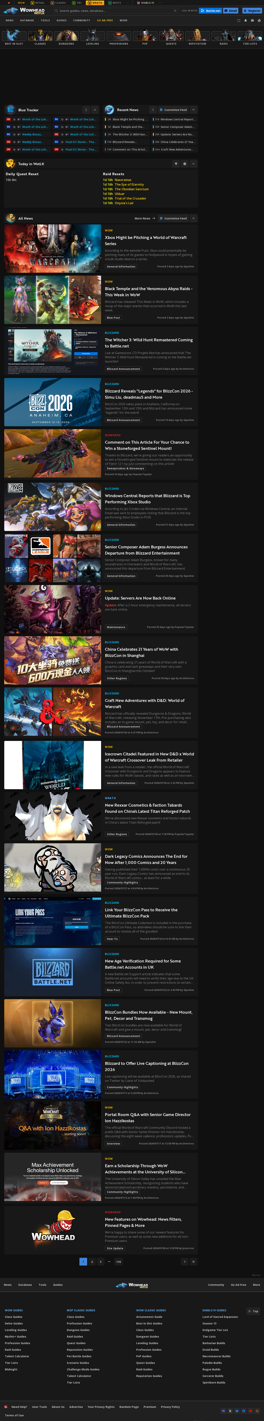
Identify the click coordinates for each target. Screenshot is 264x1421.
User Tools (39, 1407)
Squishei (189, 266)
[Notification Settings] (246, 20)
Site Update (115, 1248)
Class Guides (13, 1317)
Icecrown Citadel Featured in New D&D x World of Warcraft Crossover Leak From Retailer (149, 757)
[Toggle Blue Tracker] (95, 110)
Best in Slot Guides (149, 1323)
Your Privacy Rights (101, 1407)
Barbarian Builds (214, 1343)
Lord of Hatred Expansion (220, 1317)
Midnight (11, 1369)
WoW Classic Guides (151, 1310)
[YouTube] (250, 1411)
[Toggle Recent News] (193, 110)
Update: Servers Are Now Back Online (140, 598)
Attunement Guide (149, 1317)
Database (27, 20)
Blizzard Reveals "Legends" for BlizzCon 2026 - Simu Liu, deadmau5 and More (149, 394)
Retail (40, 2)
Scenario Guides (78, 1363)
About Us (58, 1407)
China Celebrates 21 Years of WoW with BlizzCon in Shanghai (141, 652)
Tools (42, 1285)
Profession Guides (17, 1343)
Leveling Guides (16, 1330)
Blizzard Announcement (123, 369)
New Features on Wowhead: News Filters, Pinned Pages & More (143, 1222)
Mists (117, 2)
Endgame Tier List (215, 1330)
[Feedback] (252, 20)
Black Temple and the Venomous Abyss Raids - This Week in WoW (148, 291)
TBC (79, 2)
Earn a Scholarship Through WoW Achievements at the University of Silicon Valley (144, 1169)
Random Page (129, 1407)
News (10, 20)
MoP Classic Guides (81, 1310)
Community (81, 20)
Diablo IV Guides (214, 1310)
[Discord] (223, 1411)
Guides (61, 20)
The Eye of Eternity (129, 184)
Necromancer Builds (217, 1356)
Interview (113, 1143)
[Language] (259, 20)
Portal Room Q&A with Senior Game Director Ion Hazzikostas (148, 1117)
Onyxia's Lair (124, 203)
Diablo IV (147, 2)
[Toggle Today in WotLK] (193, 164)
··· (127, 2)
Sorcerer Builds (213, 1376)
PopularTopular (142, 474)
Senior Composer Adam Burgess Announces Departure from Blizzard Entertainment (146, 550)
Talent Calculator (17, 1356)
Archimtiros (186, 368)
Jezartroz (188, 1248)
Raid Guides (13, 1349)
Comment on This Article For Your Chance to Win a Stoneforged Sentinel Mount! (147, 445)
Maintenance (116, 627)
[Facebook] (244, 1411)
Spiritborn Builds (214, 1382)
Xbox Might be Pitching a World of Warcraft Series (146, 240)
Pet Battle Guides (79, 1356)
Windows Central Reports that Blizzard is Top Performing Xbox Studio (147, 499)
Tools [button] (45, 20)
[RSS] (257, 1411)
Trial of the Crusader (130, 198)
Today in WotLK (31, 163)
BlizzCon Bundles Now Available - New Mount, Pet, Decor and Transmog (149, 1015)
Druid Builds (211, 1349)
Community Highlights (122, 882)
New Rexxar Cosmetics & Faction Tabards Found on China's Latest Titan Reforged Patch (147, 808)
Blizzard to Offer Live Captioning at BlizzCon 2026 (147, 1066)
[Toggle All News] (193, 218)
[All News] (9, 3)
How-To (112, 939)
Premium (150, 1407)
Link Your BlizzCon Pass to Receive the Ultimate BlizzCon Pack (141, 913)
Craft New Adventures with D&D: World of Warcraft (144, 703)
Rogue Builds (212, 1369)
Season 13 (209, 1323)
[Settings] (185, 164)
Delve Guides (14, 1323)
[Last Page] (193, 1262)
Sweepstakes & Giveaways (125, 468)
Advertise (76, 1407)
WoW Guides (14, 1310)
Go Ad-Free (105, 20)
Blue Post (113, 317)
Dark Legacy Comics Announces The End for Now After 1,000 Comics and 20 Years (146, 859)
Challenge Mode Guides (83, 1369)
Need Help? (19, 1407)
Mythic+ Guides (15, 1336)
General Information (121, 266)
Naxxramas (123, 180)
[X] (230, 1411)
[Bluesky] (237, 1411)
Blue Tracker (28, 109)
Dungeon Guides (78, 1330)
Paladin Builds (212, 1363)
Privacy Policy (170, 1407)
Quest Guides (76, 1343)
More (256, 1285)
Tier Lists (11, 1363)
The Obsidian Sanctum (132, 189)
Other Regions (117, 678)
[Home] (26, 10)
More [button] (124, 20)
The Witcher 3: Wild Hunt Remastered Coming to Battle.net (149, 343)
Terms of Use (14, 1415)
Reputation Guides (80, 1349)
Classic (60, 2)
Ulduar (120, 194)
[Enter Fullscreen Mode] (239, 20)
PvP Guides (144, 1356)
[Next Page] (185, 1262)
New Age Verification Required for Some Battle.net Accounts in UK (143, 964)
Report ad (256, 1275)
